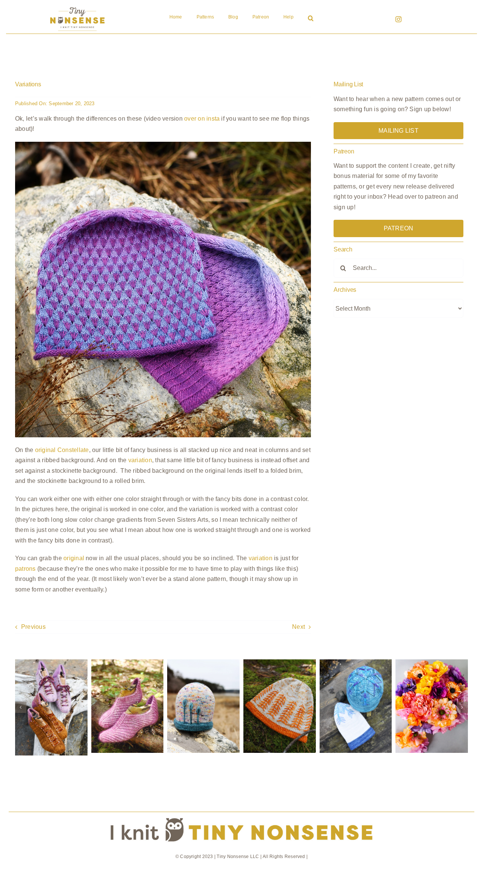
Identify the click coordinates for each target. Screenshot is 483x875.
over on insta (202, 118)
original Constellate (62, 450)
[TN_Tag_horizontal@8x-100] (242, 815)
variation (140, 460)
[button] (311, 19)
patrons (25, 568)
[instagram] (398, 19)
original (73, 558)
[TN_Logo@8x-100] (77, 7)
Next (298, 627)
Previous (33, 627)
